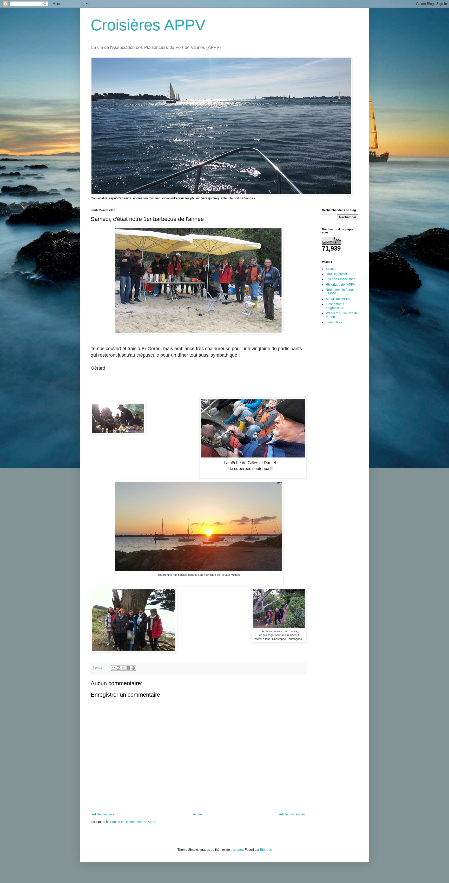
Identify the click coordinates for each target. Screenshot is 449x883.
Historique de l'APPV (340, 284)
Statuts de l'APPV (338, 299)
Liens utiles (334, 322)
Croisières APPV (148, 25)
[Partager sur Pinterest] (133, 668)
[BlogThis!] (118, 668)
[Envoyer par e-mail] (113, 668)
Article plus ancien (292, 814)
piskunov (237, 850)
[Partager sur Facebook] (128, 668)
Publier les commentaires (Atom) (133, 822)
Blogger (265, 850)
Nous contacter (336, 274)
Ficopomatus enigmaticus (335, 306)
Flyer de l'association (340, 279)
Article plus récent (104, 814)
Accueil (198, 814)
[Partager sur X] (123, 668)
